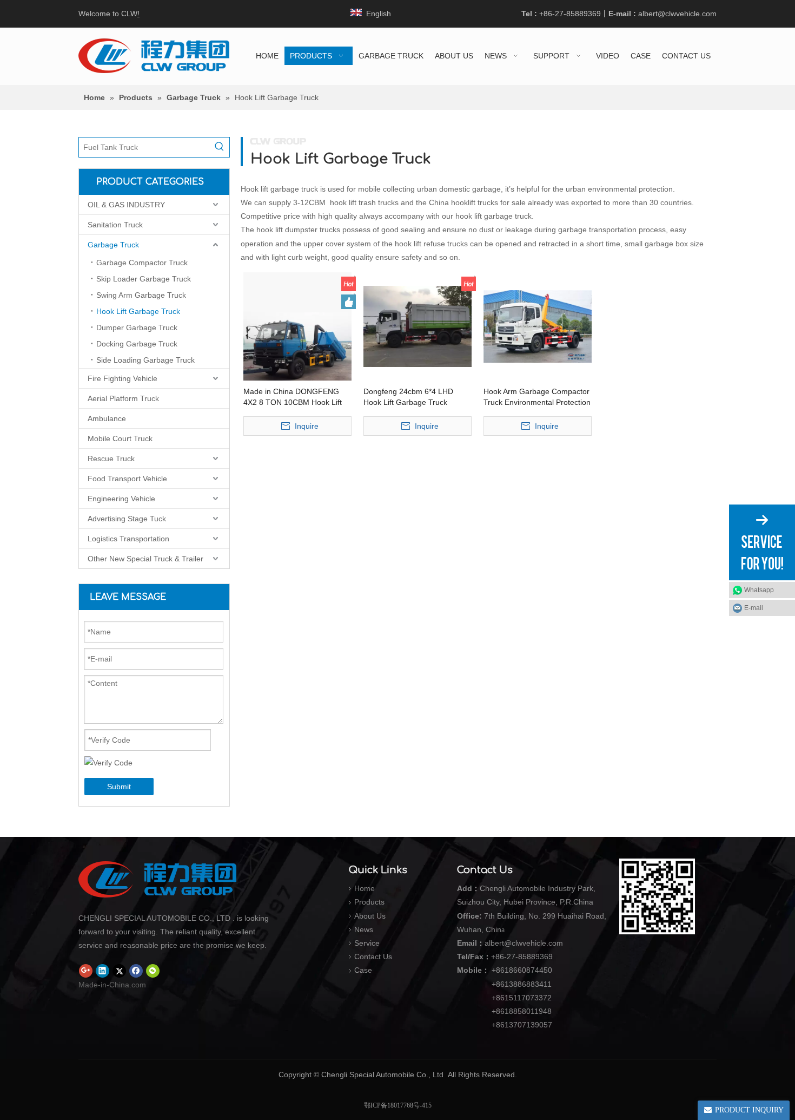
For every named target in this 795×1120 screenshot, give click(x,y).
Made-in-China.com (112, 984)
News (363, 929)
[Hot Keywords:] (219, 147)
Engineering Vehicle (121, 498)
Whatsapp (759, 590)
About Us (370, 916)
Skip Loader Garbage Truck (143, 278)
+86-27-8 (506, 956)
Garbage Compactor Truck (142, 262)
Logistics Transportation (128, 538)
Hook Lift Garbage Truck (138, 311)
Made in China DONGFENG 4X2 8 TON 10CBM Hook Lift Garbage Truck (292, 397)
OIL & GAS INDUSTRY (126, 204)
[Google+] (85, 971)
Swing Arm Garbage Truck (141, 295)
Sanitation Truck (115, 224)
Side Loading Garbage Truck (145, 360)
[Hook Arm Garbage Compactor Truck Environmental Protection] (537, 326)
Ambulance (107, 418)
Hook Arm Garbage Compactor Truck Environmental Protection (537, 397)
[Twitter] (119, 971)
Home (364, 888)
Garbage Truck (113, 244)
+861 (500, 1011)
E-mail (753, 608)
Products (369, 902)
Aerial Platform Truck (123, 398)
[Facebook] (136, 971)
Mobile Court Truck (120, 438)
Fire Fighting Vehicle (122, 378)
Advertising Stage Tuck (127, 518)
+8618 (502, 970)
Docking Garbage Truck (136, 343)
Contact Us (373, 956)
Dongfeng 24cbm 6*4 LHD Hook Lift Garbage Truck (408, 397)
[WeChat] (153, 971)
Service (367, 943)
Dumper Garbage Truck (136, 327)
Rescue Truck (111, 458)
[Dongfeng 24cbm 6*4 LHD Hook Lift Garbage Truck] (417, 326)
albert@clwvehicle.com (677, 13)
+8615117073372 (522, 997)
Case (363, 970)
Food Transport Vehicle (127, 478)
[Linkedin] (102, 971)
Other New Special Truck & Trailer (145, 558)
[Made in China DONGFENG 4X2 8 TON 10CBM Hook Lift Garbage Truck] (297, 326)
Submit (119, 786)
